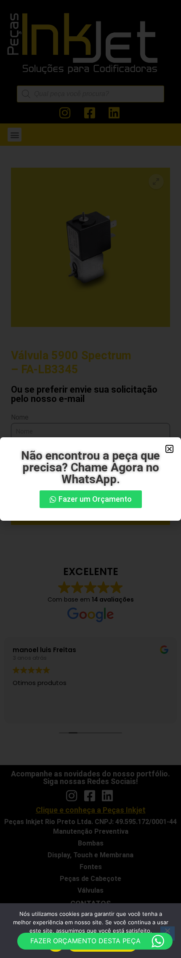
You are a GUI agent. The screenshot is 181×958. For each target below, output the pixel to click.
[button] (169, 449)
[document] (90, 479)
